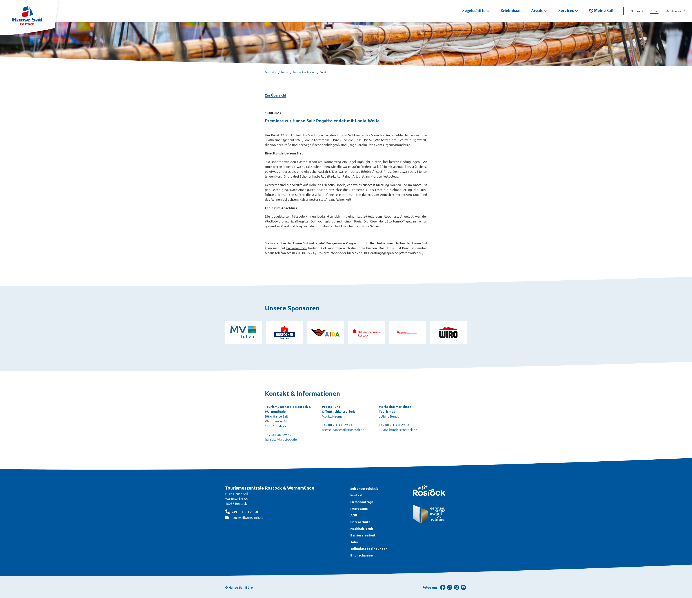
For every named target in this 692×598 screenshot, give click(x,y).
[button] (476, 11)
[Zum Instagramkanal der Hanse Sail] (449, 587)
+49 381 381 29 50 (245, 512)
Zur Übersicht (275, 95)
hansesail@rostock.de (247, 517)
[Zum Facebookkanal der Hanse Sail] (442, 587)
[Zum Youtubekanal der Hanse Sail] (463, 587)
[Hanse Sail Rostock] (29, 17)
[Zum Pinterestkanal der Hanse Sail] (456, 587)
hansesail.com (296, 248)
